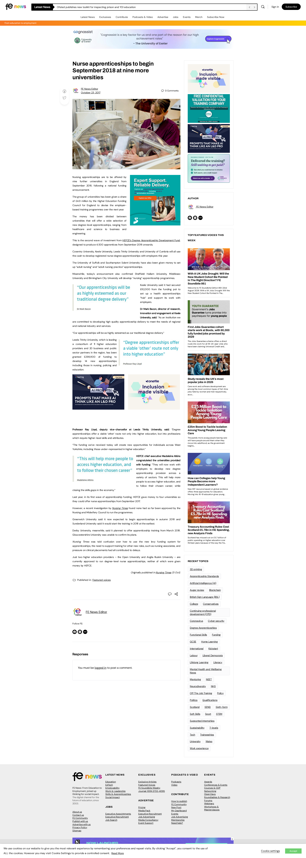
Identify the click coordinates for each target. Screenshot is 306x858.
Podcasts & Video (142, 17)
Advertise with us (81, 824)
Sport (208, 714)
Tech (192, 734)
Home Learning (209, 641)
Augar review (197, 590)
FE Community (80, 818)
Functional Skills (198, 634)
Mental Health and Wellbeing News (206, 671)
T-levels (213, 727)
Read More (117, 853)
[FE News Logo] (15, 6)
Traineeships (207, 734)
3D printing (196, 569)
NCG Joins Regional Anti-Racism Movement (82, 7)
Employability (112, 787)
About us (77, 811)
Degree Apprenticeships (203, 627)
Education (110, 781)
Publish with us (80, 821)
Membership (178, 819)
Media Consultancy (148, 819)
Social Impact (112, 797)
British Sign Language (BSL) (205, 597)
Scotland (195, 707)
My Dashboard (179, 810)
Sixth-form (222, 707)
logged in (100, 668)
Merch (198, 17)
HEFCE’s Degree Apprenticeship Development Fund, (151, 240)
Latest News (88, 17)
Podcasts (176, 781)
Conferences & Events (215, 784)
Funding (216, 634)
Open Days (210, 794)
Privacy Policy (79, 827)
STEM (219, 714)
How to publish (179, 801)
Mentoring (195, 679)
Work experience (199, 748)
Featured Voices (146, 784)
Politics (193, 700)
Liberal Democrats (213, 655)
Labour (194, 655)
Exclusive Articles (147, 781)
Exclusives (105, 17)
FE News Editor (89, 88)
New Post (176, 807)
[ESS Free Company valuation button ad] (209, 108)
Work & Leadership (115, 791)
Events (187, 17)
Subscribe (291, 6)
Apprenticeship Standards (204, 576)
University (195, 741)
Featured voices (101, 580)
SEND (208, 707)
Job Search (111, 819)
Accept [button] (293, 851)
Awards (208, 781)
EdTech (109, 784)
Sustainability (197, 727)
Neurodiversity (198, 686)
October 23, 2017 (90, 92)
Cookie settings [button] (270, 851)
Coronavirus (196, 620)
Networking (210, 791)
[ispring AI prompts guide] (98, 407)
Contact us (78, 815)
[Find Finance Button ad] (209, 168)
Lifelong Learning (199, 662)
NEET (209, 679)
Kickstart (213, 648)
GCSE (193, 641)
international (196, 648)
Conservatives (211, 603)
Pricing (141, 807)
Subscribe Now (215, 17)
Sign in (275, 6)
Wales (209, 741)
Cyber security (216, 620)
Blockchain (215, 590)
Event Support (145, 823)
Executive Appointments (118, 813)
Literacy (217, 662)
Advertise (162, 17)
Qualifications (209, 700)
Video (174, 784)
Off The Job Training (201, 693)
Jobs (175, 17)
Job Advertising (146, 816)
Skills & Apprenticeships (118, 794)
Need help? (177, 823)
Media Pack (144, 810)
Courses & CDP (212, 787)
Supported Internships (202, 720)
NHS (213, 686)
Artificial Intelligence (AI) (203, 583)
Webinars (209, 803)
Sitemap (76, 830)
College (194, 603)
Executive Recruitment (117, 816)
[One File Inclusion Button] (154, 407)
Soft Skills (195, 714)
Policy (220, 693)
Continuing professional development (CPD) (203, 612)
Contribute (122, 17)
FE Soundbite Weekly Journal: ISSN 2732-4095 (151, 789)
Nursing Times (163, 572)
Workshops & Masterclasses (212, 808)
